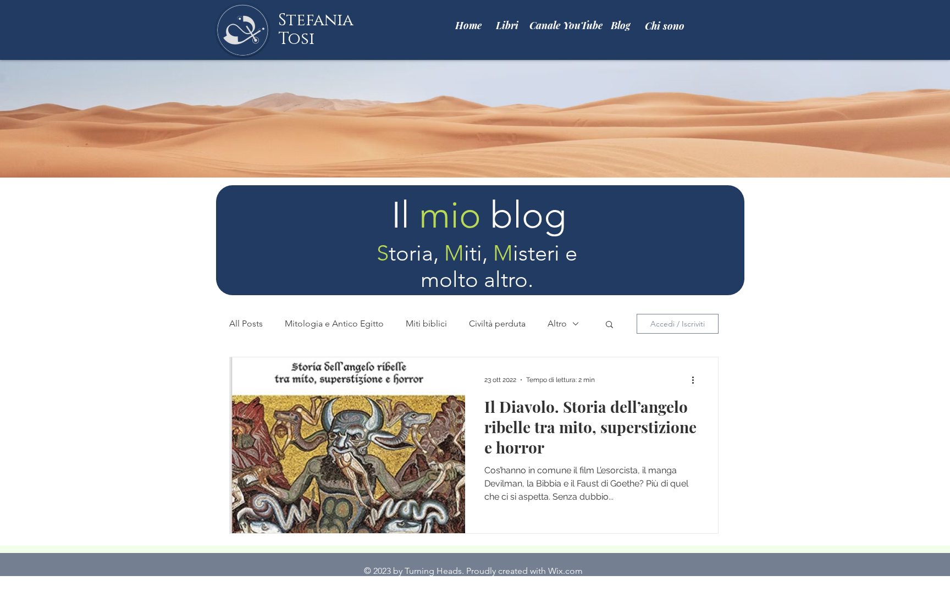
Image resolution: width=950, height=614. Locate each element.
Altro (557, 323)
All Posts (246, 323)
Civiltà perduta (497, 323)
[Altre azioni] (696, 379)
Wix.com (565, 571)
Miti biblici (426, 323)
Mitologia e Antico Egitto (334, 323)
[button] (609, 325)
